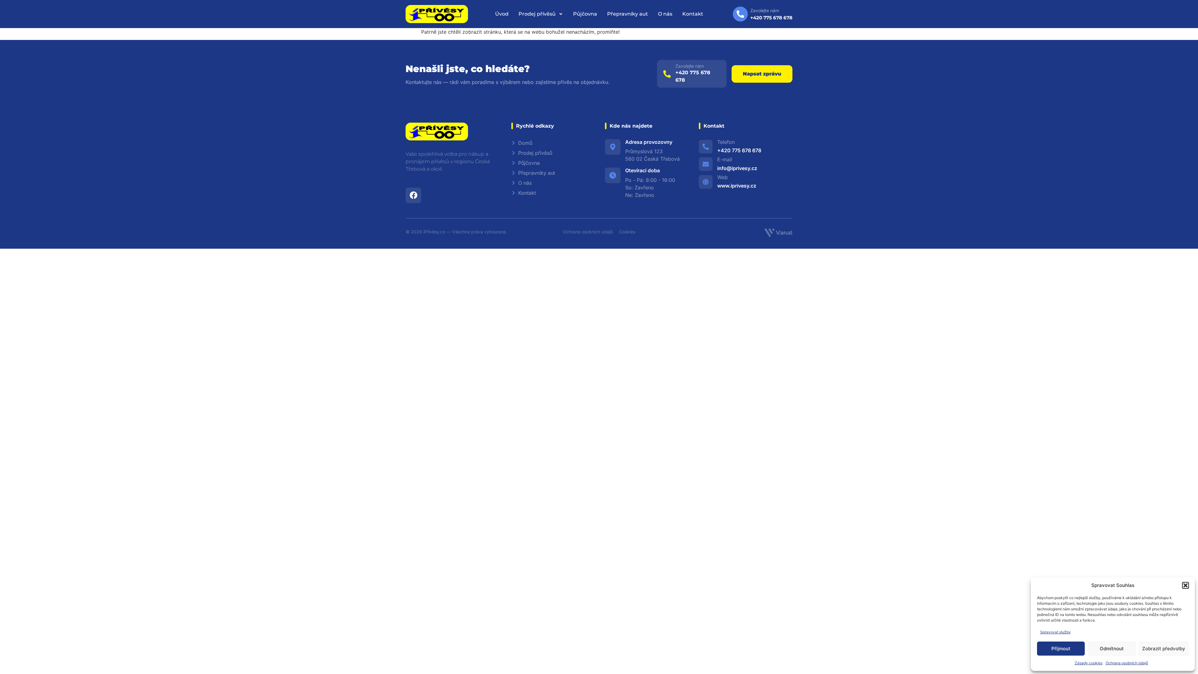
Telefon (726, 142)
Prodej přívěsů (537, 14)
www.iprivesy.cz (736, 186)
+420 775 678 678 (739, 150)
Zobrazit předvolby (1163, 649)
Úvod (502, 14)
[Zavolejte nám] (667, 74)
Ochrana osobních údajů (1127, 663)
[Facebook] (413, 195)
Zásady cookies (1089, 663)
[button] (1185, 585)
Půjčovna (585, 14)
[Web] (706, 182)
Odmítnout (1112, 649)
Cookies (627, 231)
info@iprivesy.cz (737, 168)
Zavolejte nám (689, 66)
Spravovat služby (1055, 632)
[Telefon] (706, 147)
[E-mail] (706, 164)
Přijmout (1060, 649)
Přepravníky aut (627, 14)
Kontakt (692, 14)
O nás (665, 14)
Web (722, 177)
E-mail (724, 159)
